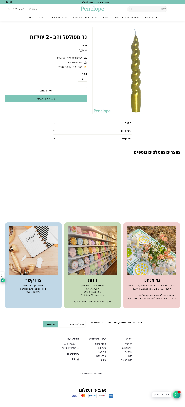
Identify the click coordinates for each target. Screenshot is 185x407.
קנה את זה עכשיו (46, 98)
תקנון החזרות (126, 360)
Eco (43, 17)
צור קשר (127, 138)
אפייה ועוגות (60, 17)
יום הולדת (152, 17)
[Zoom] (136, 70)
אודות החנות (127, 348)
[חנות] (92, 250)
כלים (107, 17)
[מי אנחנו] (151, 250)
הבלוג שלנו (101, 356)
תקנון (130, 356)
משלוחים (126, 130)
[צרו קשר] (33, 250)
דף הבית (128, 344)
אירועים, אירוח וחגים (128, 17)
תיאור (128, 123)
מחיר (84, 45)
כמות (84, 73)
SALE (30, 17)
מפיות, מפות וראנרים (85, 17)
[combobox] (147, 9)
